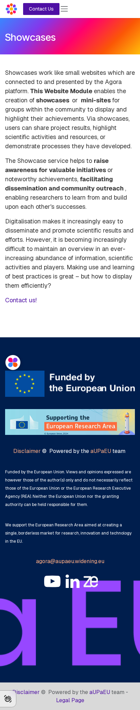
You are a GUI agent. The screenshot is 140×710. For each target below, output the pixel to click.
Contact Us (41, 9)
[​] (52, 581)
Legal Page (70, 700)
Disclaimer (27, 451)
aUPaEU (100, 451)
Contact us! (21, 300)
